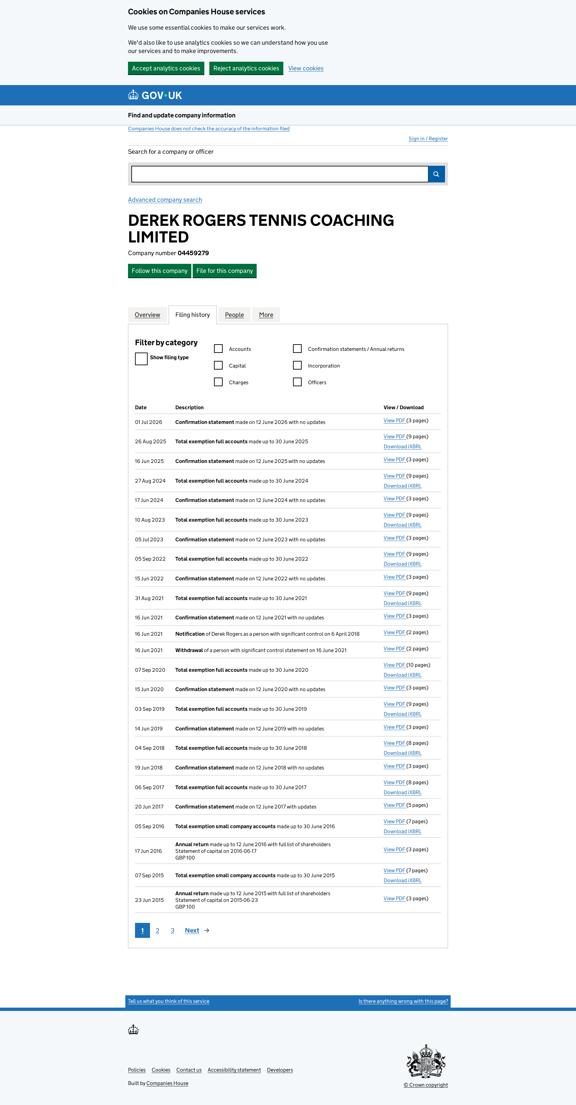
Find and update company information (182, 115)
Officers (317, 382)
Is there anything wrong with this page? (403, 1001)
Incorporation (324, 366)
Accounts (240, 349)
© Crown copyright (426, 1085)
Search (436, 174)
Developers (280, 1070)
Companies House (167, 1083)
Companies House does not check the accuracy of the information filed (209, 128)
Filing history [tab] (192, 315)
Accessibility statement (234, 1070)
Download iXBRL (403, 446)
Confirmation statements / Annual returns (356, 349)
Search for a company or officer (171, 151)
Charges (238, 382)
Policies (137, 1070)
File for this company (224, 270)
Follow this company (160, 270)
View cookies (306, 68)
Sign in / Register (428, 138)
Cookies (161, 1070)
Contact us (189, 1070)
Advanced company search (165, 199)
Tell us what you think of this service (168, 1001)
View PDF (395, 420)
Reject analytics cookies (246, 68)
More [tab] (266, 315)
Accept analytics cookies (166, 68)
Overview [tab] (147, 315)
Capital (237, 366)
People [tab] (234, 315)
